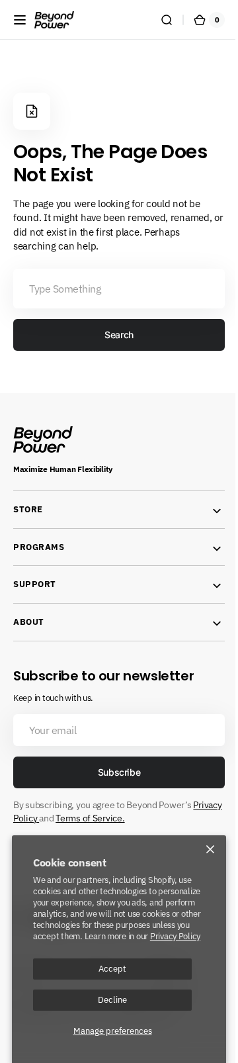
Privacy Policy (175, 936)
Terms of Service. (155, 818)
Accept (112, 968)
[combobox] (114, 288)
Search (114, 334)
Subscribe (114, 772)
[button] (19, 19)
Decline (112, 999)
